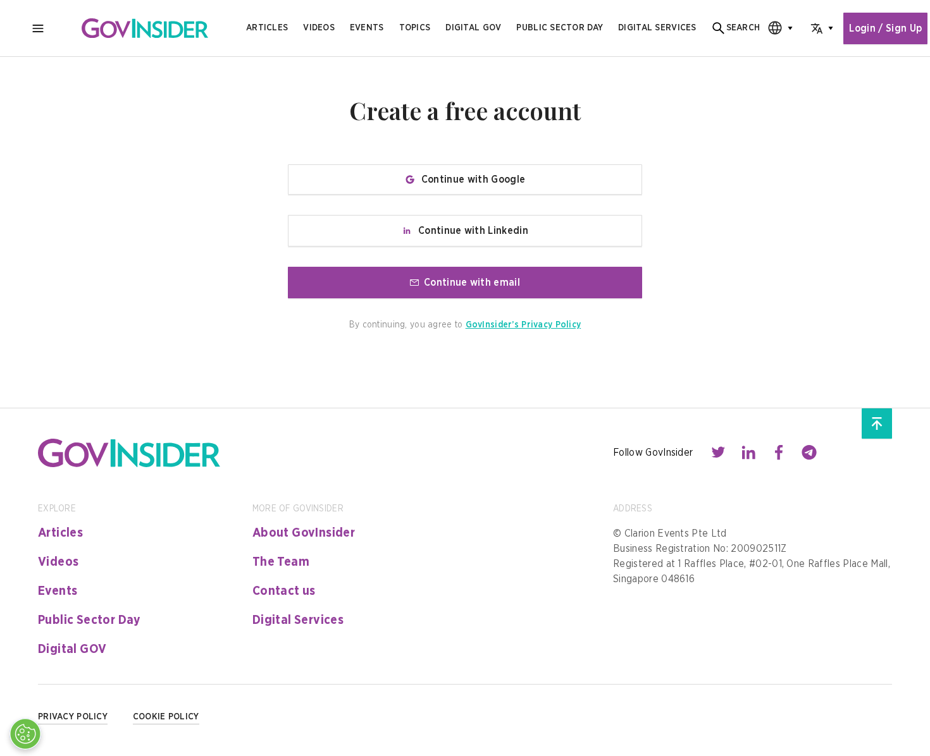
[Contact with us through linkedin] (748, 452)
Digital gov (473, 27)
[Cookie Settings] (25, 734)
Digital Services (298, 620)
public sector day (559, 27)
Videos (319, 27)
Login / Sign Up (885, 28)
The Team (280, 562)
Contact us (284, 591)
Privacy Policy (73, 716)
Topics (415, 27)
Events (367, 27)
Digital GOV (72, 649)
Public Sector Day (89, 620)
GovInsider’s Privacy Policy (523, 324)
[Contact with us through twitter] (718, 452)
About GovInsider (303, 533)
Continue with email (472, 282)
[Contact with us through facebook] (779, 452)
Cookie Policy (166, 716)
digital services (657, 27)
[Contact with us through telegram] (809, 452)
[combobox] (776, 28)
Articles (267, 27)
